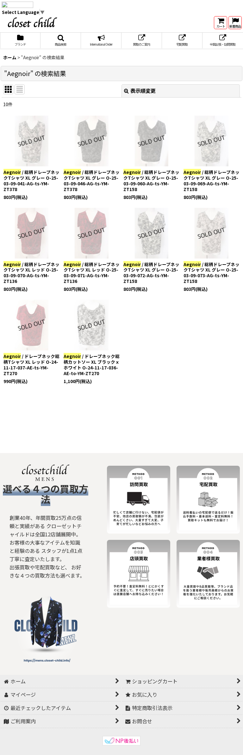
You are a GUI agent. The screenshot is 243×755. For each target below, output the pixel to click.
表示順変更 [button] (143, 90)
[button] (60, 41)
